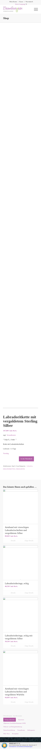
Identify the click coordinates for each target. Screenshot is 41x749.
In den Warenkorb (26, 459)
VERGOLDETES (20, 469)
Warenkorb (29, 2)
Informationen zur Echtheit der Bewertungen (20, 746)
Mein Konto (13, 2)
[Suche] (29, 9)
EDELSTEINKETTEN (9, 469)
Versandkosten (11, 435)
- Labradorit (29, 466)
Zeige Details (28, 541)
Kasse (21, 2)
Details (12, 541)
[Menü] (35, 9)
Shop (6, 18)
